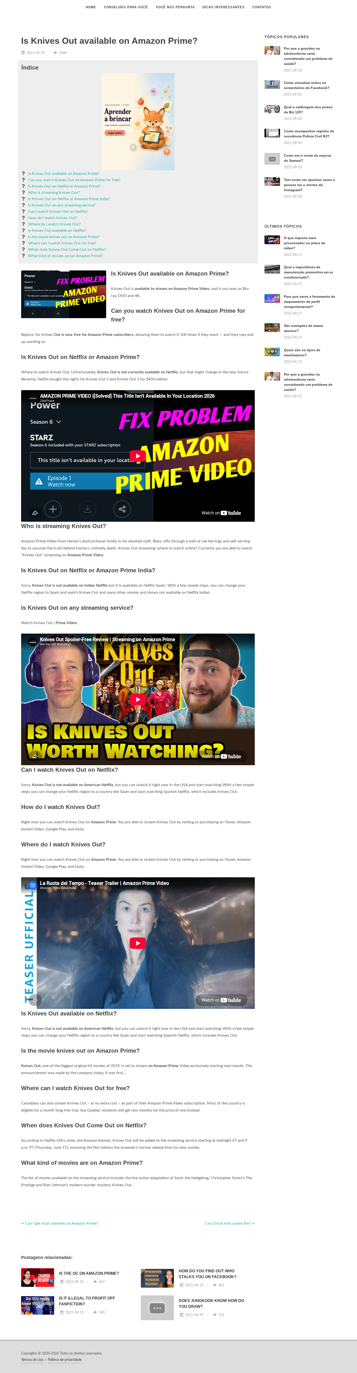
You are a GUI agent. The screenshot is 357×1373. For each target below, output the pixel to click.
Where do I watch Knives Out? (54, 224)
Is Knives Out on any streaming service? (62, 205)
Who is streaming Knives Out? (54, 193)
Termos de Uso (32, 1360)
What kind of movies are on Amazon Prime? (65, 256)
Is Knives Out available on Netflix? (57, 231)
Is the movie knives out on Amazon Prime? (64, 237)
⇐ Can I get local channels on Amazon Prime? (59, 1223)
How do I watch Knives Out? (52, 218)
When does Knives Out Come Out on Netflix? (67, 249)
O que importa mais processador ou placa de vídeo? (304, 243)
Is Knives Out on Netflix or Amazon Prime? (64, 186)
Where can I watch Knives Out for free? (62, 243)
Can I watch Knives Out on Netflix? (58, 212)
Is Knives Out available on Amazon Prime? (63, 174)
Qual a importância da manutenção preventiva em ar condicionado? (308, 272)
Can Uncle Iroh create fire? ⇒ (230, 1223)
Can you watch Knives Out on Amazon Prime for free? (74, 180)
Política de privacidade (65, 1360)
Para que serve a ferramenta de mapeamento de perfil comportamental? (309, 302)
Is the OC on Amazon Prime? (89, 1273)
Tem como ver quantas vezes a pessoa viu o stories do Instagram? (309, 185)
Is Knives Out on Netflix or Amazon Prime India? (69, 199)
